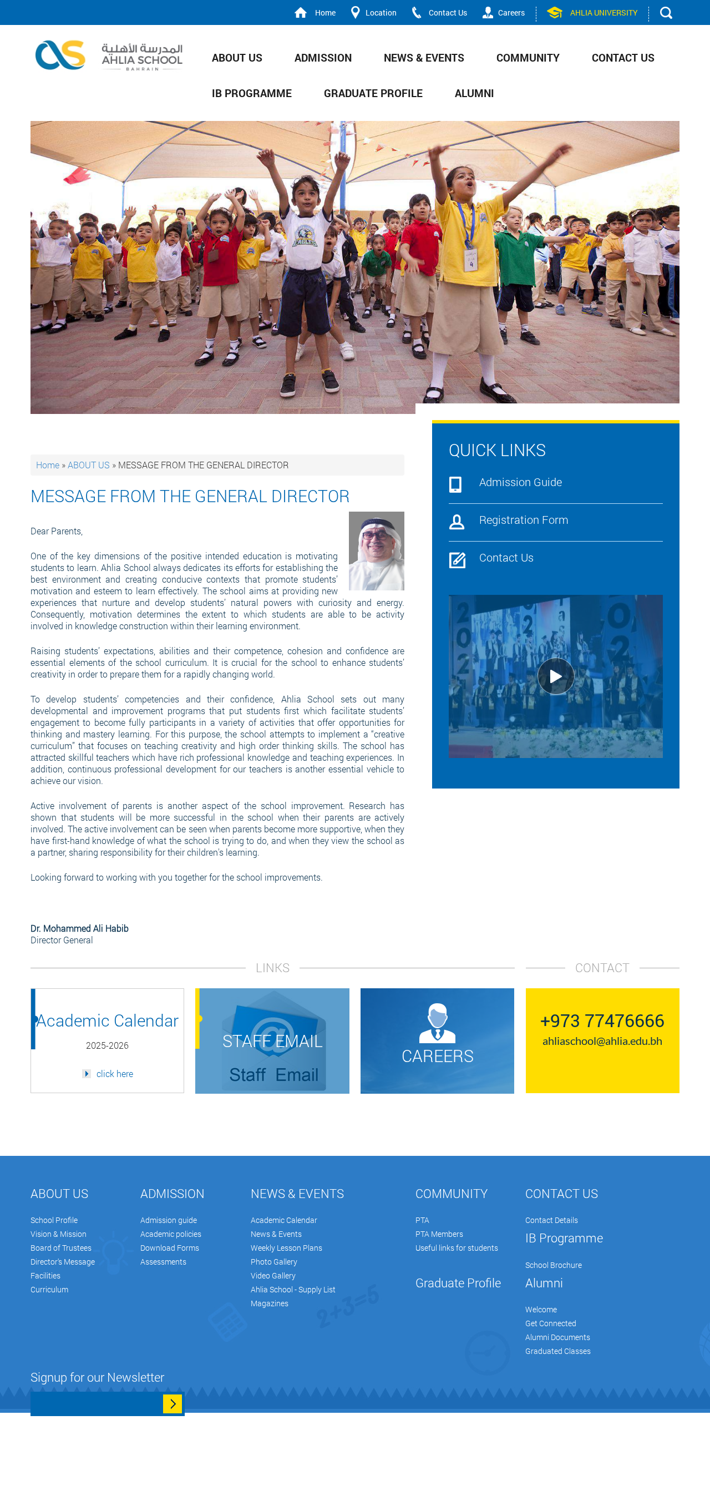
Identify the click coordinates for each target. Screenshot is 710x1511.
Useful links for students (456, 1247)
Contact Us (448, 12)
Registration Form (524, 520)
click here (115, 1073)
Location (381, 12)
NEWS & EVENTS (424, 57)
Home (325, 12)
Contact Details (551, 1220)
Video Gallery (273, 1275)
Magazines (269, 1303)
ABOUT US (237, 57)
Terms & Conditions (223, 1505)
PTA (422, 1220)
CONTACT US (623, 57)
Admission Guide (520, 483)
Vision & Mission (59, 1234)
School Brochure (553, 1265)
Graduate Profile (373, 93)
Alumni (474, 93)
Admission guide (168, 1220)
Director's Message (63, 1261)
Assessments (163, 1261)
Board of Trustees (61, 1247)
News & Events (276, 1234)
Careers (511, 12)
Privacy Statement (316, 1505)
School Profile (54, 1220)
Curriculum (49, 1289)
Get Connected (550, 1323)
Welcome (541, 1309)
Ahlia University (604, 12)
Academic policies (170, 1234)
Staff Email (272, 1041)
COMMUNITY (528, 57)
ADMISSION (323, 57)
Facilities (45, 1275)
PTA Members (439, 1234)
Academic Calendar (284, 1220)
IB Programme (252, 93)
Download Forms (169, 1247)
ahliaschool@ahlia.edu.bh (602, 1040)
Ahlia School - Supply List (293, 1289)
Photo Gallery (274, 1261)
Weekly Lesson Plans (286, 1247)
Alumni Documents (557, 1337)
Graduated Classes (558, 1351)
